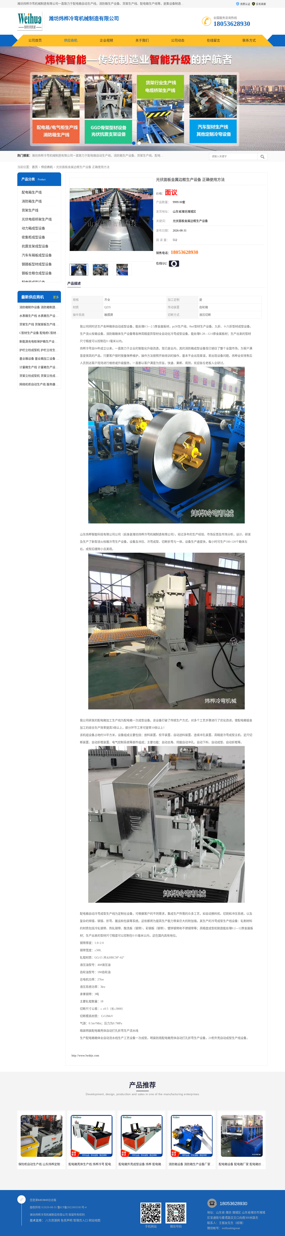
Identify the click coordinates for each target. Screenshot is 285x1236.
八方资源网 (52, 1220)
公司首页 (35, 40)
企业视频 (106, 40)
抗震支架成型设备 (35, 246)
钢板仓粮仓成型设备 (37, 273)
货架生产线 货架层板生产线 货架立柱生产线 (39, 324)
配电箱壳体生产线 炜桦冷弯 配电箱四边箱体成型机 (51, 1164)
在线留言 (213, 40)
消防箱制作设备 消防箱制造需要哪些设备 (39, 307)
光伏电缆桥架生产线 (37, 219)
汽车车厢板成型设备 (37, 255)
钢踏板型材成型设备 (37, 264)
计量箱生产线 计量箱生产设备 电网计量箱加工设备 (39, 367)
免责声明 (66, 1220)
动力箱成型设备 (33, 228)
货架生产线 (30, 210)
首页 (35, 167)
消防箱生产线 (32, 201)
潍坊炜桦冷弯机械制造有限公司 (49, 1214)
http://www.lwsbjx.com (85, 1055)
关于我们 (142, 40)
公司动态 (177, 40)
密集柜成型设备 (33, 237)
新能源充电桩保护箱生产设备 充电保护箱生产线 (39, 341)
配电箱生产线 (32, 192)
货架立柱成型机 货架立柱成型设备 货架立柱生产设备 (39, 375)
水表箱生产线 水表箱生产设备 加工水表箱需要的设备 (39, 315)
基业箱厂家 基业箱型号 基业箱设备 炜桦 (245, 1164)
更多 (56, 297)
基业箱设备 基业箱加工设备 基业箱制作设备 (39, 358)
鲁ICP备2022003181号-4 (72, 1207)
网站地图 (94, 1220)
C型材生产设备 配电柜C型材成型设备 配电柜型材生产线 (39, 333)
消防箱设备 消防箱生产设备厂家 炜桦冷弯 (146, 1164)
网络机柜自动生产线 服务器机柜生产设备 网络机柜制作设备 (39, 384)
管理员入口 (80, 1220)
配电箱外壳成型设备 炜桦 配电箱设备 (92, 1164)
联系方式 (249, 40)
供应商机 (70, 40)
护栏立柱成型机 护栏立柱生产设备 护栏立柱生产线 (39, 350)
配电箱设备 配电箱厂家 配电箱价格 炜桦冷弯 (198, 1164)
